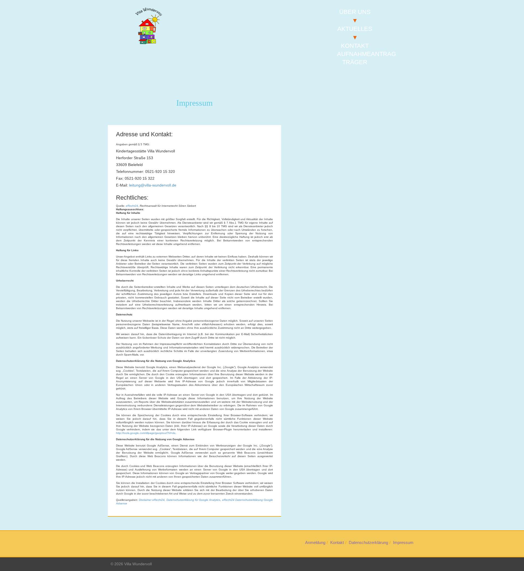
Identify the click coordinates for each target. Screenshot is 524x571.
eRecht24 (132, 205)
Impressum (403, 542)
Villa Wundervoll (138, 564)
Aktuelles (354, 28)
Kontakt (355, 45)
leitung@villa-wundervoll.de (152, 185)
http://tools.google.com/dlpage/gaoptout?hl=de (145, 432)
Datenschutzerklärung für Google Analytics (193, 499)
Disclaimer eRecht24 (152, 499)
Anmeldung (315, 542)
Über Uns (355, 11)
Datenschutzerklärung (368, 542)
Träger (354, 62)
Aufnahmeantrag (366, 54)
